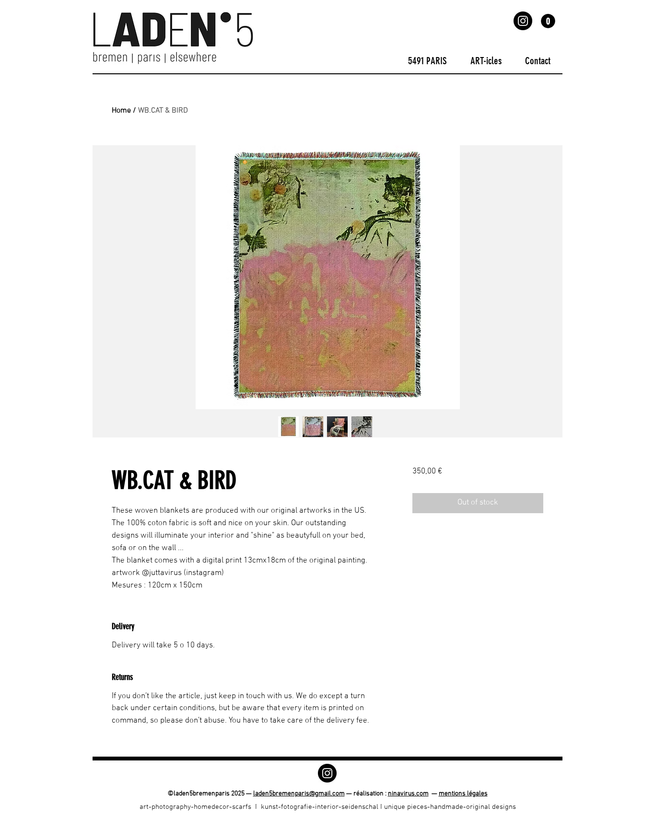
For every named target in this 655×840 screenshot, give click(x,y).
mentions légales (463, 794)
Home (121, 110)
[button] (548, 21)
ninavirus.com (408, 794)
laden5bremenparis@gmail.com (299, 794)
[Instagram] (523, 21)
